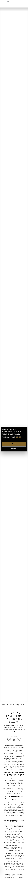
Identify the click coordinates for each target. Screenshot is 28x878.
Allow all (14, 443)
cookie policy (18, 437)
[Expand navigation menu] (3, 2)
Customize (13, 448)
